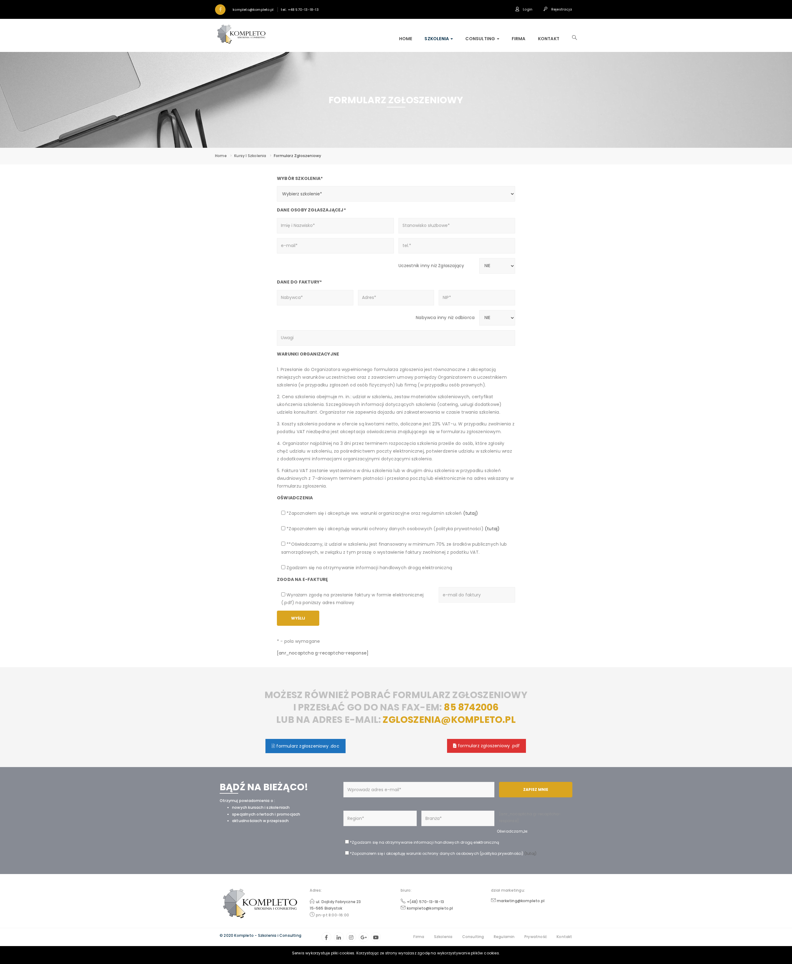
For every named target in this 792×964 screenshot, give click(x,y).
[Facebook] (326, 937)
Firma (519, 39)
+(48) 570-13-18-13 (425, 901)
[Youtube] (376, 937)
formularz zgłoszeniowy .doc (307, 746)
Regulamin (504, 936)
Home (405, 39)
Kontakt (548, 39)
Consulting (480, 39)
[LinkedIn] (339, 937)
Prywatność (535, 936)
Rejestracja (561, 9)
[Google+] (363, 937)
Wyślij (298, 618)
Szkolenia (437, 39)
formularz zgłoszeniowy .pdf (488, 746)
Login (527, 9)
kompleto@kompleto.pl (430, 908)
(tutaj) (470, 513)
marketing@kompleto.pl (520, 900)
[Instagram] (351, 937)
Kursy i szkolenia (250, 155)
